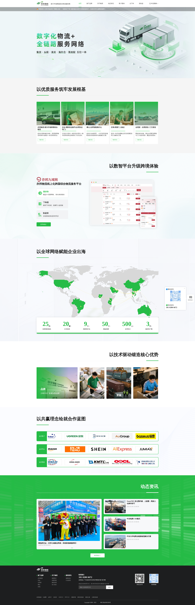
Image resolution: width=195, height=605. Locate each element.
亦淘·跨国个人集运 (118, 127)
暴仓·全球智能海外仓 (94, 127)
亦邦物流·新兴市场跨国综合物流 (48, 128)
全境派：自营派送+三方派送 (145, 127)
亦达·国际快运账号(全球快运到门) (72, 128)
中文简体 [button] (154, 3)
